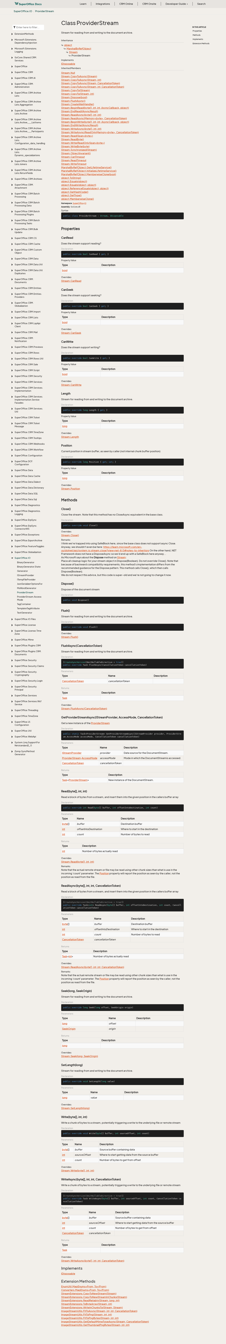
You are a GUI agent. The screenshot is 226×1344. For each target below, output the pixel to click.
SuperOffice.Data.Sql (26, 499)
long (64, 426)
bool (64, 270)
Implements (198, 39)
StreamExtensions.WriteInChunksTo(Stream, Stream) (92, 1307)
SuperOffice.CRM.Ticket (27, 417)
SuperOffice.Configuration (28, 455)
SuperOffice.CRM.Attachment (24, 186)
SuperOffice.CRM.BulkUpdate (26, 231)
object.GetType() (71, 195)
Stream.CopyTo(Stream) (75, 90)
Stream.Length (70, 436)
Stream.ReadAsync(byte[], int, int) (81, 114)
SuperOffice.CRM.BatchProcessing (27, 195)
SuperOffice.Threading (26, 710)
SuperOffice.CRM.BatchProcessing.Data (27, 204)
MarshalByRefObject (79, 48)
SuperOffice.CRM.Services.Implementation (29, 389)
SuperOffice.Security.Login (29, 680)
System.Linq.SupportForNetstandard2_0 (27, 744)
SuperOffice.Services (26, 695)
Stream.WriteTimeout (73, 163)
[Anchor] (59, 229)
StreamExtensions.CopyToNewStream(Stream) (88, 1293)
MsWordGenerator (26, 588)
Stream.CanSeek (71, 332)
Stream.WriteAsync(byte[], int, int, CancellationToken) (92, 1260)
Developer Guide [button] (176, 3)
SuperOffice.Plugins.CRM (28, 645)
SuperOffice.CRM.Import (28, 311)
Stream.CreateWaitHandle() (77, 104)
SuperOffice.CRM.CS (26, 238)
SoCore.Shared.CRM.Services (26, 59)
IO (85, 203)
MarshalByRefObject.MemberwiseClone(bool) (88, 174)
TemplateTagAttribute (28, 608)
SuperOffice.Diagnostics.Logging (28, 512)
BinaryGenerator (25, 562)
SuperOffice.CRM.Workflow (29, 449)
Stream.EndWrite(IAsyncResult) (79, 125)
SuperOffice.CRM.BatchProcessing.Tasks (27, 222)
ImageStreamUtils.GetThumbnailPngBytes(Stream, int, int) (95, 1325)
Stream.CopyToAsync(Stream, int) (81, 79)
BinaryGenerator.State (29, 566)
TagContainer (24, 604)
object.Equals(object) (74, 181)
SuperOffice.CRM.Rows (27, 352)
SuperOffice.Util (23, 730)
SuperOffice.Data (24, 470)
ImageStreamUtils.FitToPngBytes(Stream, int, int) (90, 1318)
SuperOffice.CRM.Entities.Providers (28, 295)
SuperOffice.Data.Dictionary (29, 487)
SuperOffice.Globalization (28, 552)
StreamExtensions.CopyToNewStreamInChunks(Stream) (94, 1297)
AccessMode (89, 758)
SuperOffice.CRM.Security (28, 376)
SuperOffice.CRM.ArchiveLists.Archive (28, 112)
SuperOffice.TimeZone (26, 716)
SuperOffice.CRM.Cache (27, 244)
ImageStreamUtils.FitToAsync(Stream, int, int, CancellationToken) (99, 1311)
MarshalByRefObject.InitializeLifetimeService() (88, 170)
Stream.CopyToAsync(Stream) (79, 76)
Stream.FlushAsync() (73, 100)
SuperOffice (21, 66)
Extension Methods (201, 43)
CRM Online (126, 3)
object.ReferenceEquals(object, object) (85, 188)
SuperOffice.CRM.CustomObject (28, 251)
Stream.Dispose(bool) (74, 97)
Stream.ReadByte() (72, 139)
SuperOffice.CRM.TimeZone (29, 432)
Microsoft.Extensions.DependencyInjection (26, 41)
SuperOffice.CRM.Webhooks (30, 444)
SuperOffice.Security (26, 660)
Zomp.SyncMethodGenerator (24, 753)
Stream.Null (68, 72)
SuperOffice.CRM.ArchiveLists (28, 94)
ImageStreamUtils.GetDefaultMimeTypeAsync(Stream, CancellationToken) (105, 1321)
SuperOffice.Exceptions (27, 534)
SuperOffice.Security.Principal (26, 688)
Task (64, 698)
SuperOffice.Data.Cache (27, 476)
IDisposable (68, 63)
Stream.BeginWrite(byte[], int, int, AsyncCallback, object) (95, 121)
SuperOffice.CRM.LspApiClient (27, 325)
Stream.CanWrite (71, 384)
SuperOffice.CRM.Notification (24, 339)
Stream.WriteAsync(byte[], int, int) (81, 128)
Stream (73, 52)
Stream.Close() (70, 535)
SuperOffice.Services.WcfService (28, 703)
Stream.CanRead (71, 280)
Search (201, 3)
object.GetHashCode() (74, 192)
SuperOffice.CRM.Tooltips (28, 438)
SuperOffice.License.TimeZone (28, 632)
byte (65, 823)
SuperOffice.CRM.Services (28, 382)
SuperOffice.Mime (24, 639)
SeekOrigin (68, 1028)
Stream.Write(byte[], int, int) (77, 1170)
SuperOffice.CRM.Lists (26, 317)
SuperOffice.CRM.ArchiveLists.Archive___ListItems (28, 121)
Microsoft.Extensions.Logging (26, 50)
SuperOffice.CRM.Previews (29, 347)
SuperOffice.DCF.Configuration (24, 463)
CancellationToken (73, 681)
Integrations (103, 3)
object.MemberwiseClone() (77, 198)
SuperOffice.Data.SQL (26, 493)
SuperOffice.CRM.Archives (28, 179)
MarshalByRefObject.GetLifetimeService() (86, 167)
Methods (196, 35)
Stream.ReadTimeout (73, 160)
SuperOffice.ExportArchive (28, 540)
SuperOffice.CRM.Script (27, 370)
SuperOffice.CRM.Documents (24, 281)
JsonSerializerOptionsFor (29, 584)
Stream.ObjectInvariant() (76, 153)
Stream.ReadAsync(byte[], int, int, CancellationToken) (92, 967)
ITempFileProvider (26, 579)
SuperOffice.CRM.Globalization (24, 304)
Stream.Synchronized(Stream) (79, 149)
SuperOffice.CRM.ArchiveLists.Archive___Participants (29, 130)
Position (104, 873)
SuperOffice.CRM (24, 72)
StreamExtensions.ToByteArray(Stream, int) (86, 1304)
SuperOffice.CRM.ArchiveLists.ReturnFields (28, 171)
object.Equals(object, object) (78, 184)
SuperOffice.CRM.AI (25, 78)
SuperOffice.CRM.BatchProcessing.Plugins (27, 213)
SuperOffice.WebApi (25, 736)
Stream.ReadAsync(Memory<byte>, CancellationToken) (94, 118)
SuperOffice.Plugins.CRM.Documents (28, 653)
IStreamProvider (25, 575)
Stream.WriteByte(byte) (75, 146)
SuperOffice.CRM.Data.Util (28, 264)
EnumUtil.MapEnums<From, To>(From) (83, 1286)
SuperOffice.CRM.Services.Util (29, 410)
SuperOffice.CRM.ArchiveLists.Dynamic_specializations (28, 152)
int (63, 829)
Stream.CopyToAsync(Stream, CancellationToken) (90, 83)
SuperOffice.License (25, 625)
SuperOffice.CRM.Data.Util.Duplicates (29, 272)
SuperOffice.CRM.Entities (28, 288)
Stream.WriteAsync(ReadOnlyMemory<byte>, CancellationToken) (100, 132)
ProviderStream (44, 11)
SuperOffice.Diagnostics (27, 505)
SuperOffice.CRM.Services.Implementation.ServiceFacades (29, 399)
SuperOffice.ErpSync (25, 520)
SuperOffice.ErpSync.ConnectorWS (26, 527)
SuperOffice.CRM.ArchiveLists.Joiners (28, 162)
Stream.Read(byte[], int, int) (77, 861)
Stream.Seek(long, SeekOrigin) (79, 1056)
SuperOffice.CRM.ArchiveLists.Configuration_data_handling (30, 140)
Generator (22, 571)
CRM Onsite (149, 3)
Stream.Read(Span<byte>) (77, 135)
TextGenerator (24, 612)
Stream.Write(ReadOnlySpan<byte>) (83, 142)
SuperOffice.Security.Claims (29, 666)
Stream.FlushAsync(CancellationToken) (84, 708)
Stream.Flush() (69, 636)
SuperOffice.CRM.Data (26, 258)
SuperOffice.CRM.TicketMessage (27, 425)
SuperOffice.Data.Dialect (28, 482)
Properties (197, 31)
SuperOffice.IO (23, 11)
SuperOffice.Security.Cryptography (26, 673)
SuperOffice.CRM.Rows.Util (29, 358)
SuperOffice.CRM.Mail (26, 332)
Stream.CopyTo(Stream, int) (77, 93)
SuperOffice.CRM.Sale (26, 364)
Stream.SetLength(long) (75, 1108)
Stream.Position (70, 488)
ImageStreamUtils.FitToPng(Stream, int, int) (86, 1314)
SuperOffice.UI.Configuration (23, 723)
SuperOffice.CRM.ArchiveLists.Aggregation (28, 103)
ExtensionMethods (24, 34)
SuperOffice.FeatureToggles (29, 546)
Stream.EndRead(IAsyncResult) (79, 111)
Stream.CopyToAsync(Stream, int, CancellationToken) (92, 86)
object (68, 45)
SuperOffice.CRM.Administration (24, 85)
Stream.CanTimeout (73, 156)
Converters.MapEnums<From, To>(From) (85, 1290)
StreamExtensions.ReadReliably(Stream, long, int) (90, 1300)
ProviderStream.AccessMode (29, 598)
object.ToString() (71, 177)
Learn (83, 3)
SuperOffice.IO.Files (25, 619)
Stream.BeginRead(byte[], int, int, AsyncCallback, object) (95, 107)
